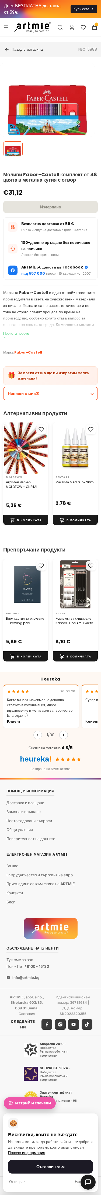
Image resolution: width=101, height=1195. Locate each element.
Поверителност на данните (30, 838)
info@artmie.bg (25, 977)
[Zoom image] (47, 110)
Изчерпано (50, 207)
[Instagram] (60, 1024)
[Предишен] (37, 735)
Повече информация (26, 1152)
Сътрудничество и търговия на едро (39, 875)
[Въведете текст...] (60, 27)
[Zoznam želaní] (83, 27)
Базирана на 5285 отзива (50, 769)
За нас (12, 866)
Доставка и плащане (25, 802)
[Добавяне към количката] (25, 520)
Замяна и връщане (23, 812)
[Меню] (6, 27)
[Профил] (72, 27)
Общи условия (19, 830)
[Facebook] (46, 1024)
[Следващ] (63, 735)
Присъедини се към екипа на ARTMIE (40, 884)
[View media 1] (13, 148)
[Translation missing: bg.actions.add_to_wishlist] (41, 429)
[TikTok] (87, 1024)
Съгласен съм (50, 1167)
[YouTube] (73, 1024)
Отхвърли (17, 1181)
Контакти (14, 893)
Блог (10, 902)
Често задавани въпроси (29, 820)
